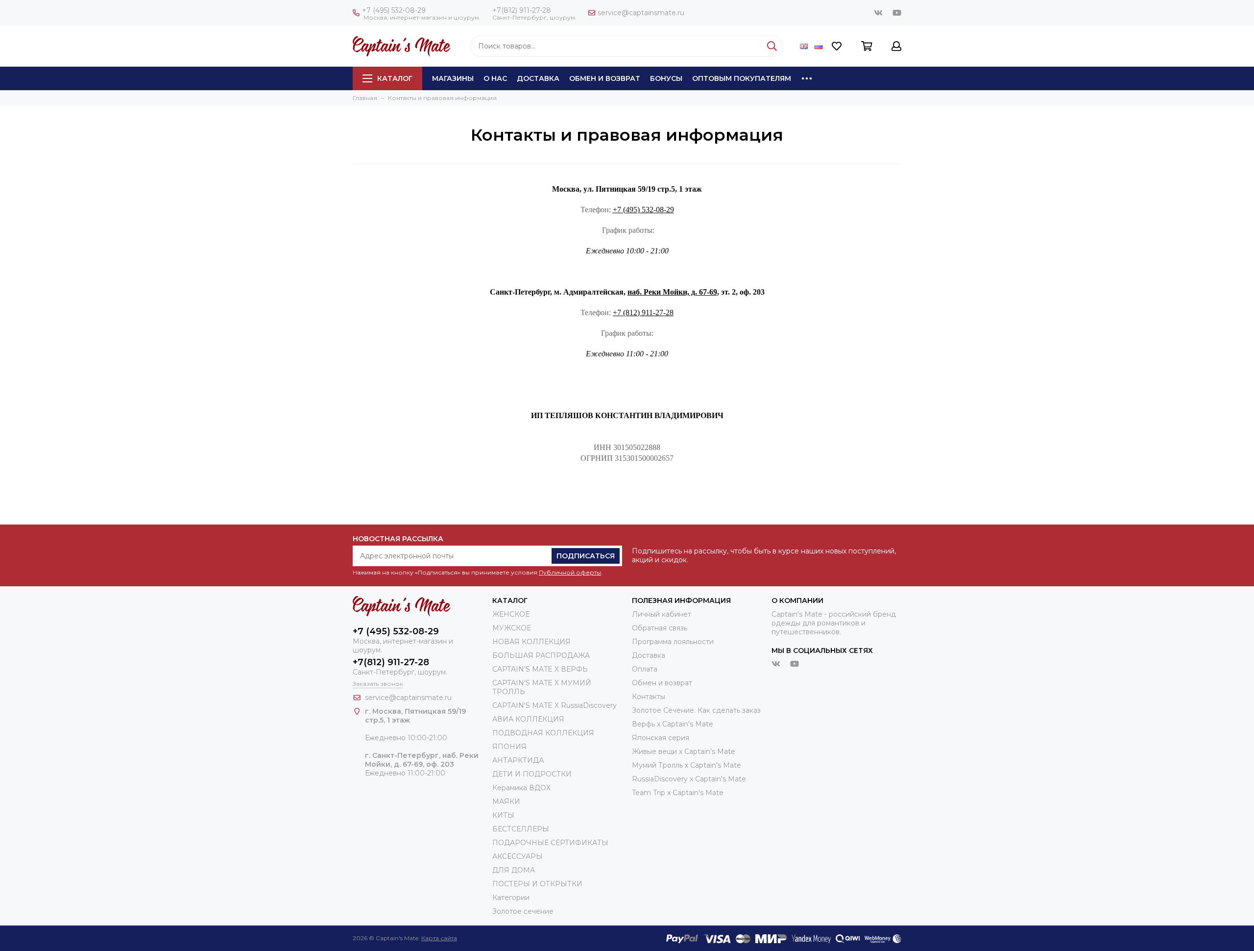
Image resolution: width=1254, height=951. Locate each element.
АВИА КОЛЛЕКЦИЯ (528, 719)
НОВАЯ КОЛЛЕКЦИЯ (531, 641)
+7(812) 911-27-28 (521, 10)
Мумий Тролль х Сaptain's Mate (686, 765)
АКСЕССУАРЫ (517, 856)
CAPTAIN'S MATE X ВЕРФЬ (540, 669)
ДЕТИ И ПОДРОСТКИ (532, 774)
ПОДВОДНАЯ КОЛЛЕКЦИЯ (543, 732)
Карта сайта (439, 938)
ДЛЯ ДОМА (513, 870)
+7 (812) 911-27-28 (643, 312)
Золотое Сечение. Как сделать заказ (696, 710)
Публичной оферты (570, 572)
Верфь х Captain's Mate (672, 724)
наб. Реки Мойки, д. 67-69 (672, 292)
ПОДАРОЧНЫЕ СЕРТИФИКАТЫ (550, 842)
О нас (495, 78)
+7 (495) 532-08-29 (394, 10)
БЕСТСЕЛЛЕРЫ (520, 829)
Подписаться (585, 555)
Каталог (394, 78)
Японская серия (660, 737)
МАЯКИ (506, 801)
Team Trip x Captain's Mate (677, 792)
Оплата (644, 669)
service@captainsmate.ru (641, 12)
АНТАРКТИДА (518, 760)
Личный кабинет (661, 614)
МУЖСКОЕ (511, 628)
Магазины (453, 78)
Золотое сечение (523, 911)
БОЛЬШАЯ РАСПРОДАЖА (541, 655)
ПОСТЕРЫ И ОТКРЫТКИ (537, 883)
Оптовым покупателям (741, 78)
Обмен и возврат (604, 78)
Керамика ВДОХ (521, 787)
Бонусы (666, 78)
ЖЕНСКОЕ (511, 614)
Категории (511, 897)
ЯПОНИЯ (509, 746)
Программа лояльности (673, 641)
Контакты (648, 696)
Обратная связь (659, 628)
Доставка (538, 78)
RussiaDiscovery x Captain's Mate (689, 779)
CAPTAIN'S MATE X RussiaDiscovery (554, 705)
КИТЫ (503, 815)
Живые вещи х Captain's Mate (683, 751)
